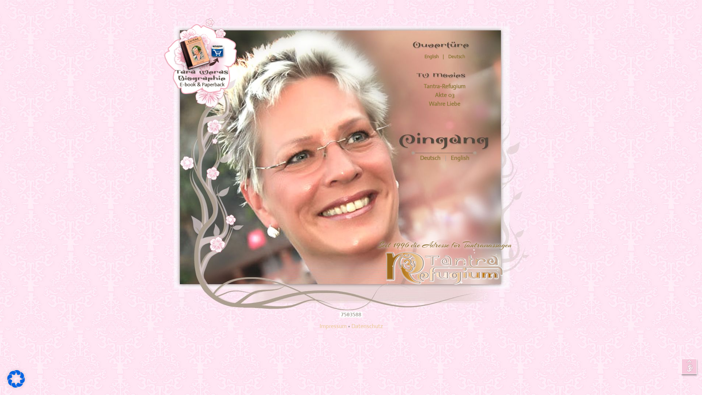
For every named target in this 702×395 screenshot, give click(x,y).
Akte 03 (444, 95)
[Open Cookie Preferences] (16, 386)
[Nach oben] (690, 368)
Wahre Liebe (444, 104)
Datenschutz (367, 326)
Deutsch (431, 158)
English (460, 158)
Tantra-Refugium (444, 86)
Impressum (333, 326)
